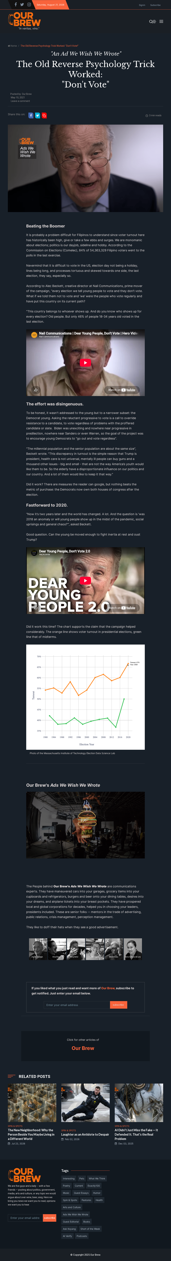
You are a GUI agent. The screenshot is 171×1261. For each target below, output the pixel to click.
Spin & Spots (70, 1200)
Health (99, 1200)
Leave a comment (20, 101)
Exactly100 (94, 1185)
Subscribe (155, 5)
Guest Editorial (71, 1221)
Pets (81, 1178)
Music (66, 1192)
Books (86, 1221)
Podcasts (82, 1236)
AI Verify (67, 1236)
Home (14, 45)
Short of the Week (90, 1228)
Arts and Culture (72, 1207)
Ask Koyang (69, 1228)
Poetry (66, 1185)
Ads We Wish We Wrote (75, 1214)
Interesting (69, 1178)
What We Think (97, 1178)
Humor (96, 1192)
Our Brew (27, 94)
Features (86, 1200)
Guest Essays (81, 1192)
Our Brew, (108, 988)
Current (79, 1185)
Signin (142, 5)
